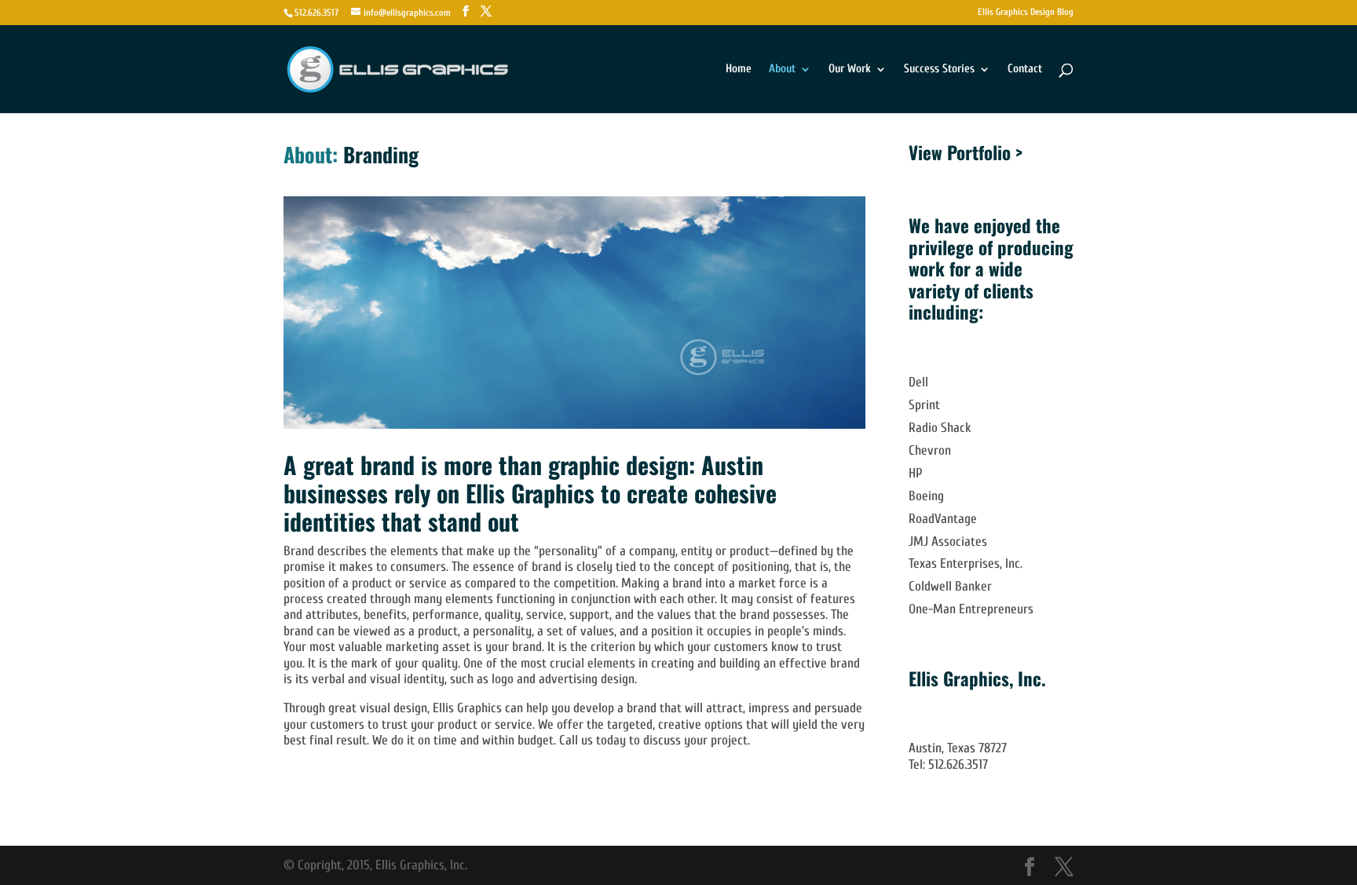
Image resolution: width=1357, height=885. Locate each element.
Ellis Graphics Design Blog (1026, 12)
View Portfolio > (965, 152)
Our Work (849, 69)
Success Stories (939, 69)
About (782, 69)
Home (739, 69)
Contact (1025, 69)
